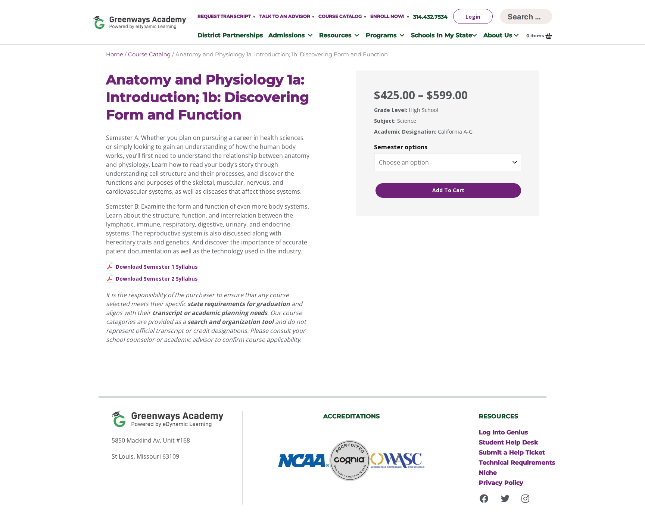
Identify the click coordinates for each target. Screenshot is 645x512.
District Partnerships (230, 35)
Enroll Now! (387, 16)
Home (114, 54)
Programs (381, 35)
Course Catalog (340, 16)
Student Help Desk (508, 442)
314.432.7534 (430, 16)
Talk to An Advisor (284, 16)
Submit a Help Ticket (512, 452)
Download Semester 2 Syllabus (157, 278)
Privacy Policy (501, 482)
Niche (488, 472)
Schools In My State (441, 35)
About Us (497, 35)
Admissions (286, 35)
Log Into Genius (503, 432)
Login (472, 16)
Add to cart (448, 190)
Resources (335, 35)
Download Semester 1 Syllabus (157, 266)
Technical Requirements (517, 462)
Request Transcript (224, 16)
